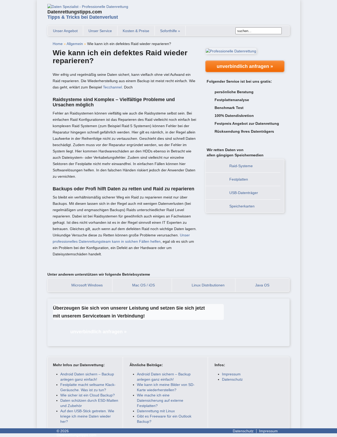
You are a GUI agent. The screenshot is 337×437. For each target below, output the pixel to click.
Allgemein (75, 44)
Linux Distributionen (208, 285)
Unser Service (100, 31)
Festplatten (238, 179)
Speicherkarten (242, 206)
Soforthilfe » (170, 31)
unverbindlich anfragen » (245, 66)
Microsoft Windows (87, 285)
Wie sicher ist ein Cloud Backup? (87, 395)
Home (58, 44)
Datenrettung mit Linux (156, 411)
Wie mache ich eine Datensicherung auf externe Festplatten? (160, 400)
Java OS (262, 285)
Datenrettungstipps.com (82, 14)
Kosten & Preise (136, 31)
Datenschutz (232, 379)
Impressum (231, 374)
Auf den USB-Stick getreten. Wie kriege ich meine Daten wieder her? (87, 416)
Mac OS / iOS (143, 285)
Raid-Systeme (241, 166)
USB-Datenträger (243, 193)
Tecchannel (112, 87)
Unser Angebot (65, 31)
